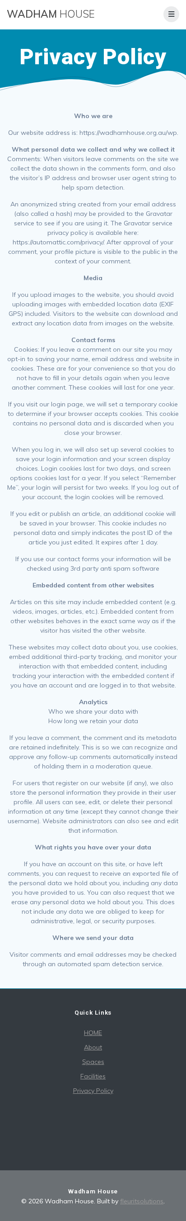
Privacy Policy (93, 1091)
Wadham (51, 14)
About (93, 1047)
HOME (93, 1033)
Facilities (93, 1076)
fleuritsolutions (141, 1201)
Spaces (93, 1062)
